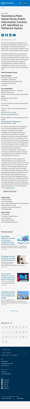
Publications (4, 361)
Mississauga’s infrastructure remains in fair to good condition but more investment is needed (8, 240)
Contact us (4, 371)
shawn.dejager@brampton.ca (10, 114)
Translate (14, 355)
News (3, 7)
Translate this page (5, 349)
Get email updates (6, 373)
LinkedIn (6, 384)
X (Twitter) (6, 380)
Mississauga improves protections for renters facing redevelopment (8, 258)
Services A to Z (5, 365)
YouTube (6, 386)
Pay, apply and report (7, 363)
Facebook (6, 382)
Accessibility (20, 398)
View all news (14, 310)
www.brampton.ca (9, 188)
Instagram (6, 388)
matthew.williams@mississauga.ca (11, 121)
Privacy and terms (6, 398)
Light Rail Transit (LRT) (9, 191)
